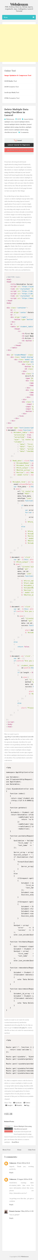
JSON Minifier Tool (10, 81)
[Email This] (5, 1114)
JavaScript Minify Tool (11, 92)
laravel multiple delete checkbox (15, 124)
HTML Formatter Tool (11, 98)
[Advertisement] (19, 43)
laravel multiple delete (22, 122)
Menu (5, 17)
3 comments (24, 132)
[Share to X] (9, 1114)
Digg (27, 1105)
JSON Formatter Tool (11, 87)
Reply (11, 1172)
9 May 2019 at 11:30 (27, 1211)
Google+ (10, 1105)
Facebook (18, 1103)
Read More (15, 1142)
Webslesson (19, 4)
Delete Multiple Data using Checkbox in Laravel (16, 112)
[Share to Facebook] (11, 1114)
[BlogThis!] (7, 1114)
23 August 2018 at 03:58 (24, 1179)
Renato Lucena (14, 1211)
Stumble (19, 1105)
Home (19, 1150)
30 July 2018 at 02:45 (23, 1163)
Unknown (12, 1163)
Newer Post (6, 1150)
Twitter (27, 1103)
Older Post (31, 1150)
